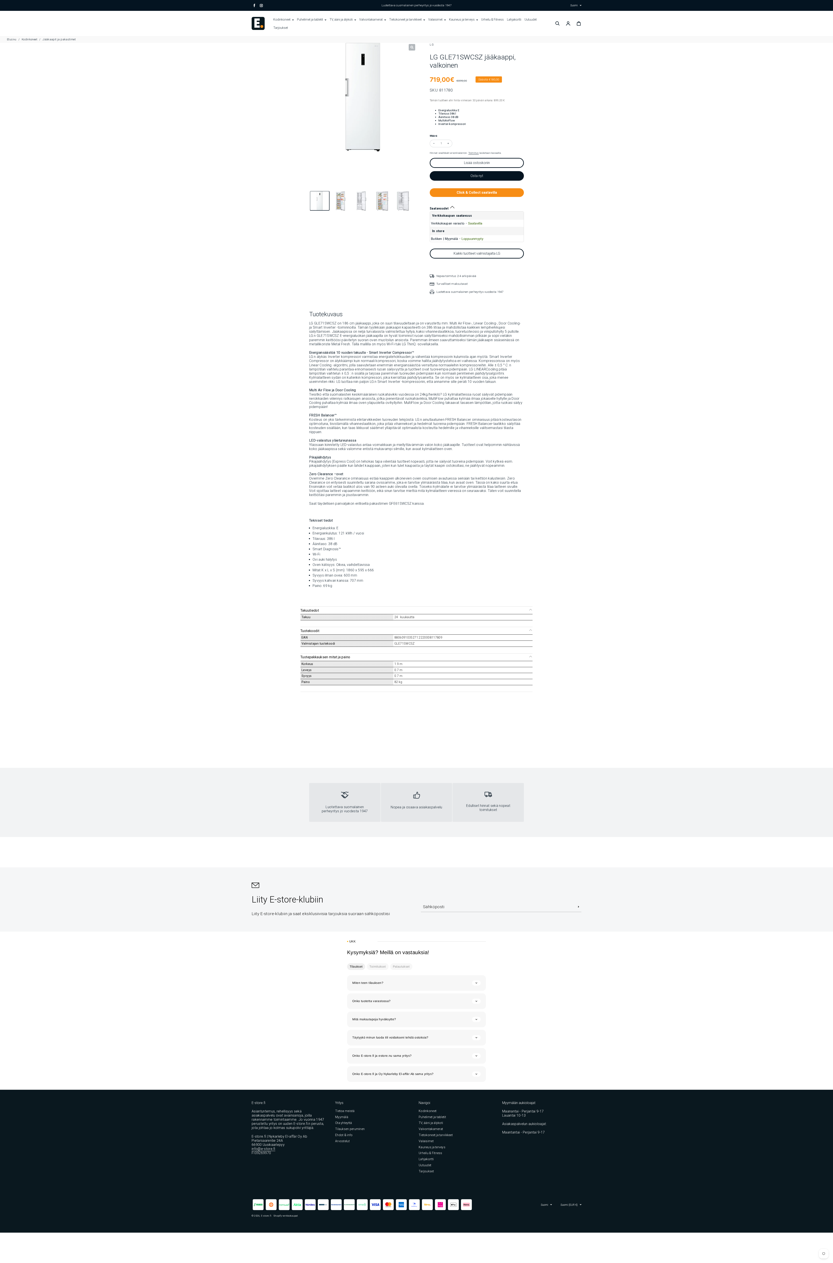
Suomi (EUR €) (569, 1204)
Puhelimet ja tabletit (310, 19)
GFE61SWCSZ (400, 503)
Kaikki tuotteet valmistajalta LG (477, 253)
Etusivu (12, 39)
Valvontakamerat (371, 19)
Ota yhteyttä (343, 1123)
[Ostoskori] (578, 23)
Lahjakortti (514, 19)
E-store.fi (266, 1215)
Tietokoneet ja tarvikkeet (405, 19)
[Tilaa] (578, 906)
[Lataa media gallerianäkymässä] (320, 201)
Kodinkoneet (282, 19)
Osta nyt (477, 176)
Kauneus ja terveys (462, 19)
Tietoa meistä (345, 1111)
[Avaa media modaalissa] (412, 47)
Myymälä (341, 1117)
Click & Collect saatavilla (477, 192)
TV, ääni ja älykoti (341, 19)
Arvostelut (342, 1141)
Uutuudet (531, 19)
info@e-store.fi (263, 1149)
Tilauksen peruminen (350, 1129)
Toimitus (473, 152)
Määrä (433, 135)
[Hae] (557, 23)
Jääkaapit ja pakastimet (59, 39)
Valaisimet (435, 19)
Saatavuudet (439, 208)
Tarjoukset (280, 27)
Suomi (574, 5)
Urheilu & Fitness (492, 19)
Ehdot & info (344, 1135)
